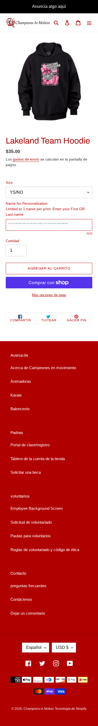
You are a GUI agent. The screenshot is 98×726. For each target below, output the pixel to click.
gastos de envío (26, 159)
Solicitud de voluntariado (31, 522)
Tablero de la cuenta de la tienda (37, 458)
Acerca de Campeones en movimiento (43, 367)
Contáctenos (21, 599)
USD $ (62, 647)
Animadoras (20, 381)
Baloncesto (20, 409)
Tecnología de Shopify (71, 709)
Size (9, 183)
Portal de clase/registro (30, 445)
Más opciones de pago (49, 295)
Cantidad (12, 241)
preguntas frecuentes (28, 586)
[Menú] (89, 22)
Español (34, 647)
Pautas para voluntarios (30, 536)
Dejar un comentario (27, 613)
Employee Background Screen (36, 508)
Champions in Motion (39, 709)
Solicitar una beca (25, 472)
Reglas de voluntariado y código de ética (44, 549)
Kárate (16, 395)
